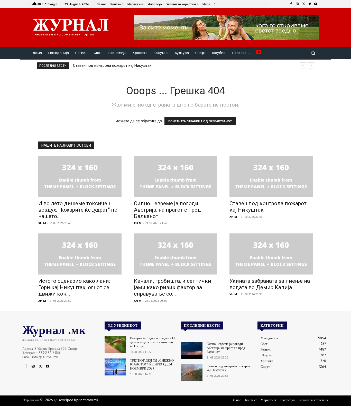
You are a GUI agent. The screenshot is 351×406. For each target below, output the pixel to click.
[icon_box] (209, 4)
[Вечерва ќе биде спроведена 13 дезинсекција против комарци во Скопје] (115, 344)
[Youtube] (316, 4)
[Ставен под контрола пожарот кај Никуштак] (271, 176)
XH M (42, 223)
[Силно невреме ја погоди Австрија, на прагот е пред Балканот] (175, 176)
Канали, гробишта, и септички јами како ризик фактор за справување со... (172, 287)
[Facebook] (291, 4)
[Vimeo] (310, 4)
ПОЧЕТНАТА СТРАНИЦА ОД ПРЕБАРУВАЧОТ (200, 121)
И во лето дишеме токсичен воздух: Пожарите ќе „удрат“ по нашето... (77, 209)
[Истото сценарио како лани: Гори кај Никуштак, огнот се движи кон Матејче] (80, 254)
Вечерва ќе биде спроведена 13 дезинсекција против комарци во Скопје (152, 342)
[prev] (303, 65)
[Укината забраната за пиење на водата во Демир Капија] (271, 254)
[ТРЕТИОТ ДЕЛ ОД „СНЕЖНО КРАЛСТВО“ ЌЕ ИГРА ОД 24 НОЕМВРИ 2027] (115, 367)
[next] (311, 65)
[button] (313, 53)
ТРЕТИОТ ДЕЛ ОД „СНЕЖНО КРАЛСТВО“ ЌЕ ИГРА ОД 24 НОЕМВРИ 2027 (152, 364)
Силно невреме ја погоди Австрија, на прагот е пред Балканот (167, 209)
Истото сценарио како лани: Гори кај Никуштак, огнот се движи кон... (74, 287)
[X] (303, 4)
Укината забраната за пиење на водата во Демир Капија (269, 284)
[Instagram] (297, 4)
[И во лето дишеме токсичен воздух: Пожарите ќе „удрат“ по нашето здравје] (80, 176)
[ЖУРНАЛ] (70, 24)
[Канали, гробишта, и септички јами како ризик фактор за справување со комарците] (175, 254)
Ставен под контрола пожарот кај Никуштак (112, 65)
